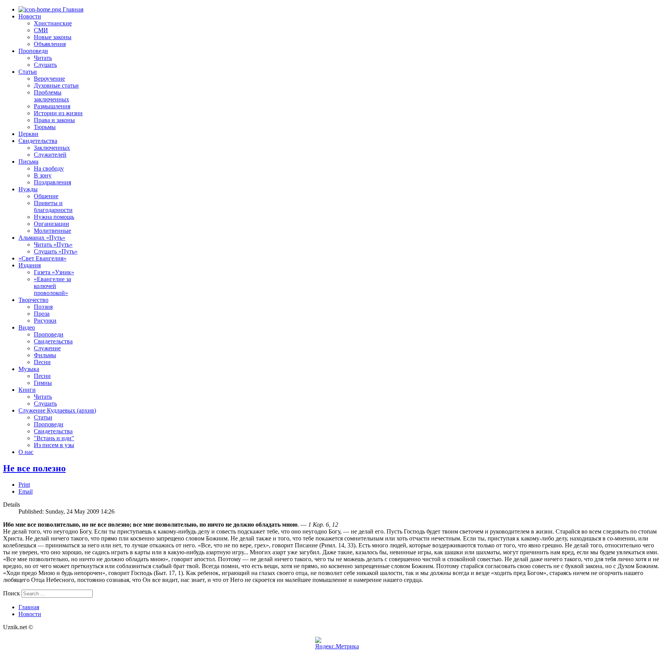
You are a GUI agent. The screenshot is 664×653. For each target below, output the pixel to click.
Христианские (53, 23)
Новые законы (52, 37)
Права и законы (54, 120)
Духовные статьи (56, 85)
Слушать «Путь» (56, 251)
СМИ (41, 30)
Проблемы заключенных (51, 96)
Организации (51, 223)
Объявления (50, 44)
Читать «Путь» (53, 244)
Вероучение (49, 78)
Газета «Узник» (54, 272)
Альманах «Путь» (41, 237)
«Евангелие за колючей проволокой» (52, 286)
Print (24, 484)
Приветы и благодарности (53, 206)
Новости (29, 16)
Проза (42, 313)
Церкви (28, 134)
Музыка (28, 369)
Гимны (43, 383)
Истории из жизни (58, 113)
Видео (26, 327)
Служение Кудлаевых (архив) (57, 410)
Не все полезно (34, 468)
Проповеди (33, 51)
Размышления (52, 106)
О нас (25, 452)
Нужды (28, 189)
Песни (42, 362)
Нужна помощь (54, 217)
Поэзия (43, 306)
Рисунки (45, 320)
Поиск (11, 593)
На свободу (49, 168)
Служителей (50, 154)
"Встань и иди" (54, 438)
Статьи (27, 71)
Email (25, 491)
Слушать (45, 64)
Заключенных (52, 147)
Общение (46, 196)
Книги (27, 389)
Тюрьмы (45, 127)
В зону (42, 175)
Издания (29, 265)
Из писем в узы (54, 445)
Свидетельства (37, 141)
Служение (47, 348)
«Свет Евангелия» (42, 258)
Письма (28, 161)
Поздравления (52, 182)
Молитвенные (52, 230)
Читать (43, 58)
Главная (72, 9)
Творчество (33, 300)
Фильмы (45, 355)
